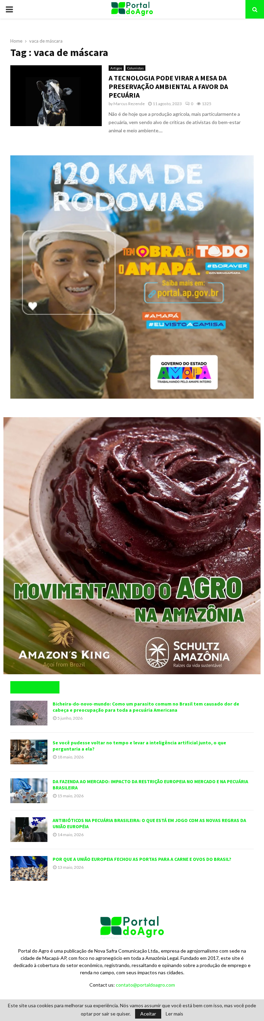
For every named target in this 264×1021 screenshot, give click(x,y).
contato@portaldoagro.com (145, 985)
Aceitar (148, 1014)
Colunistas (135, 68)
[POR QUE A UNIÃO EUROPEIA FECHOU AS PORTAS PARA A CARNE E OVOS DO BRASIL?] (28, 868)
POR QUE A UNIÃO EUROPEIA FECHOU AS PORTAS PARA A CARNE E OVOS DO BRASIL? (142, 859)
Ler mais (174, 1013)
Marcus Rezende (129, 103)
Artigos (116, 68)
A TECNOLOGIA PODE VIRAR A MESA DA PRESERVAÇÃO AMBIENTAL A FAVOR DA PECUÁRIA (168, 86)
